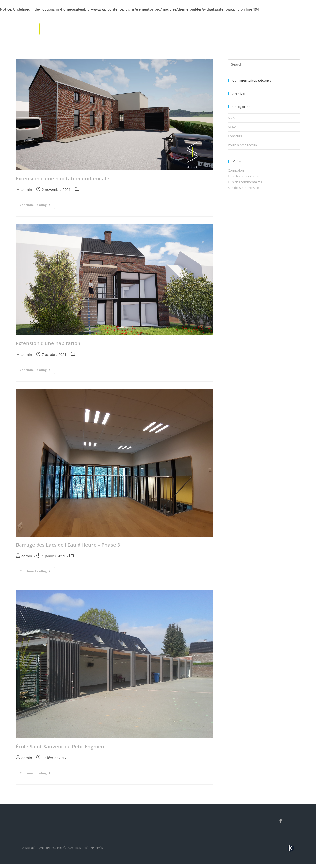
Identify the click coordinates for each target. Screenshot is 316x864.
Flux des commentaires (245, 182)
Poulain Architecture (243, 145)
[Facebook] (281, 821)
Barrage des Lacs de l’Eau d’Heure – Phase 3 (68, 545)
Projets (246, 28)
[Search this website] (264, 64)
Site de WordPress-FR (243, 187)
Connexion (236, 170)
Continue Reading (37, 204)
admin (26, 189)
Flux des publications (243, 176)
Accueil (203, 28)
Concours (235, 136)
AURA (232, 127)
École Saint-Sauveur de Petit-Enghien (60, 746)
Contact (289, 28)
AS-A (231, 118)
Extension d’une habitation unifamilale (62, 178)
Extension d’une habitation (48, 343)
